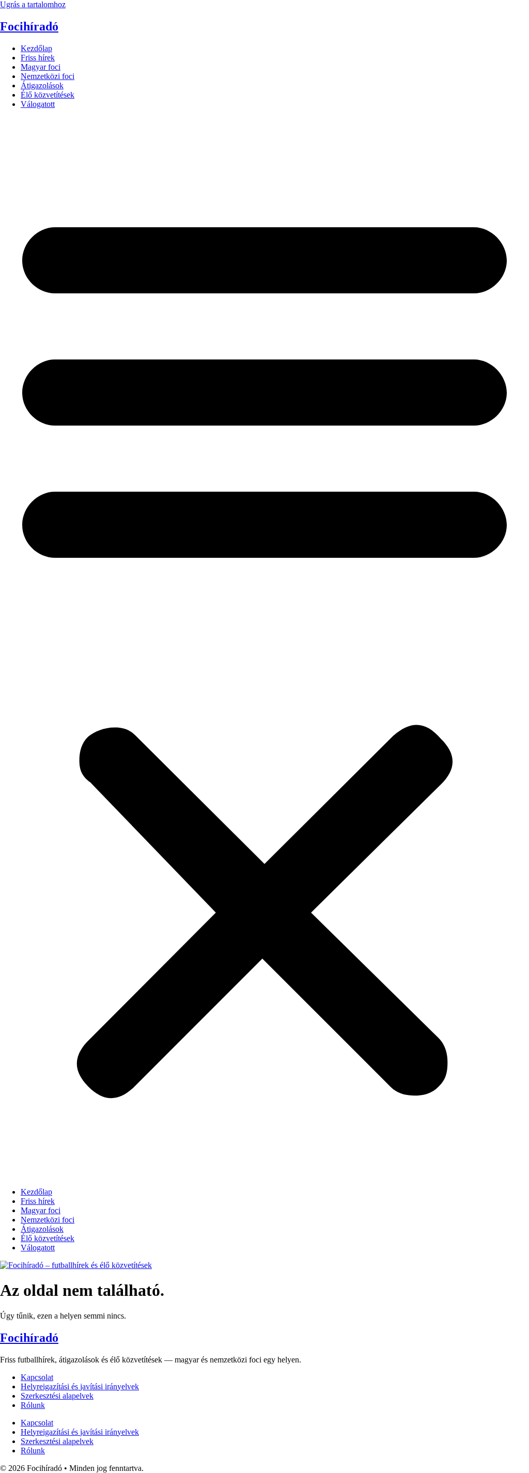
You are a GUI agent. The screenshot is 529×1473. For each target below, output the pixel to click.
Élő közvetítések (47, 94)
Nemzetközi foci (47, 76)
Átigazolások (42, 85)
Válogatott (38, 104)
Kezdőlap (36, 48)
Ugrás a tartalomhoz (33, 4)
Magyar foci (40, 66)
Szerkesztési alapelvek (57, 1395)
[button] (264, 648)
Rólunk (33, 1405)
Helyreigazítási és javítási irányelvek (80, 1386)
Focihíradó (29, 26)
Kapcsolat (37, 1377)
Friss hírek (38, 57)
